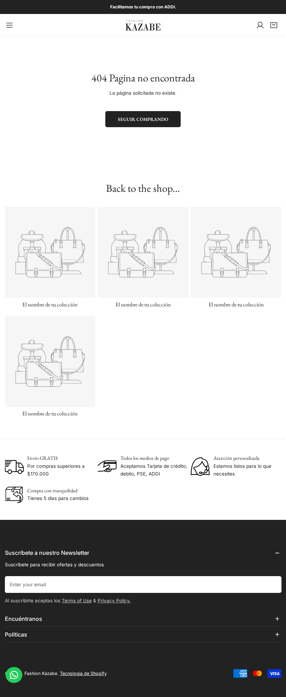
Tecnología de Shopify (83, 673)
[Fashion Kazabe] (143, 25)
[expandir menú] (9, 25)
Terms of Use (77, 600)
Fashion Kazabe (40, 673)
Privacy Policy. (114, 600)
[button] (274, 25)
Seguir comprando (143, 119)
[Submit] (273, 584)
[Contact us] (14, 675)
